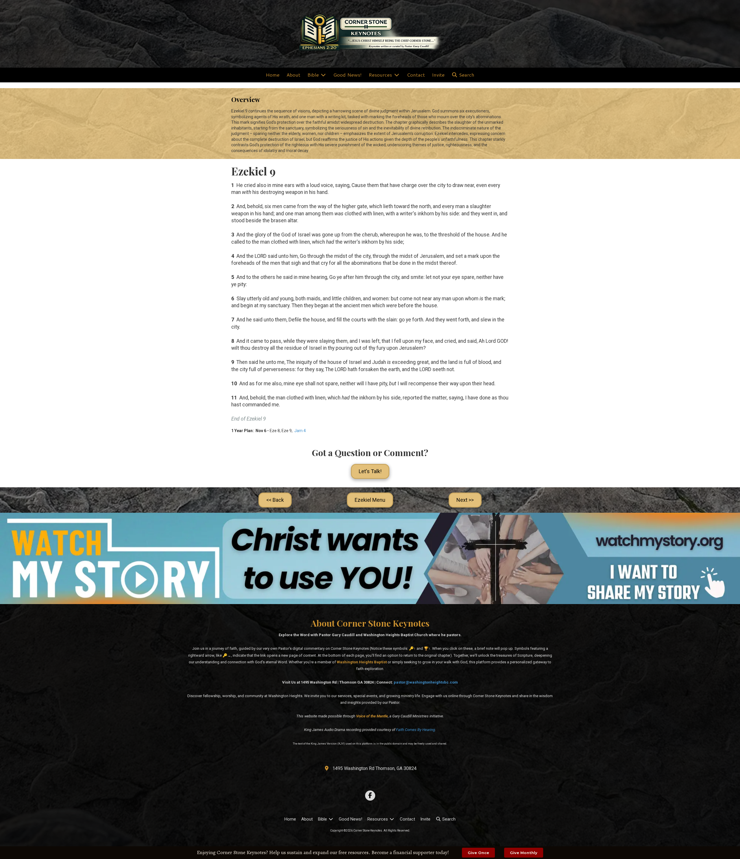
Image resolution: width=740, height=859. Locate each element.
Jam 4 (300, 430)
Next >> (465, 500)
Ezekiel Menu (370, 500)
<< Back (275, 500)
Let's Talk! (370, 471)
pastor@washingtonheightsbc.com (426, 682)
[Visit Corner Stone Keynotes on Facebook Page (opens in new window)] (370, 795)
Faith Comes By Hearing (415, 729)
